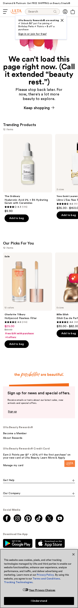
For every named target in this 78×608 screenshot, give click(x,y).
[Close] (73, 554)
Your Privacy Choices (42, 590)
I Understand (39, 601)
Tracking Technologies (18, 582)
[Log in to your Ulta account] (65, 11)
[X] (62, 20)
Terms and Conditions (46, 578)
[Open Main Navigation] (5, 12)
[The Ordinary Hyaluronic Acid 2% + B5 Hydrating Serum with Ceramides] (27, 173)
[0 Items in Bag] (72, 11)
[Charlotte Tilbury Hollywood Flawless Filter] (27, 295)
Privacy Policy (45, 575)
